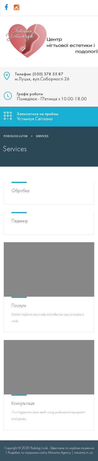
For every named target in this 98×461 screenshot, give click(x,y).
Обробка (20, 191)
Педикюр (20, 221)
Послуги (19, 306)
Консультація (23, 404)
